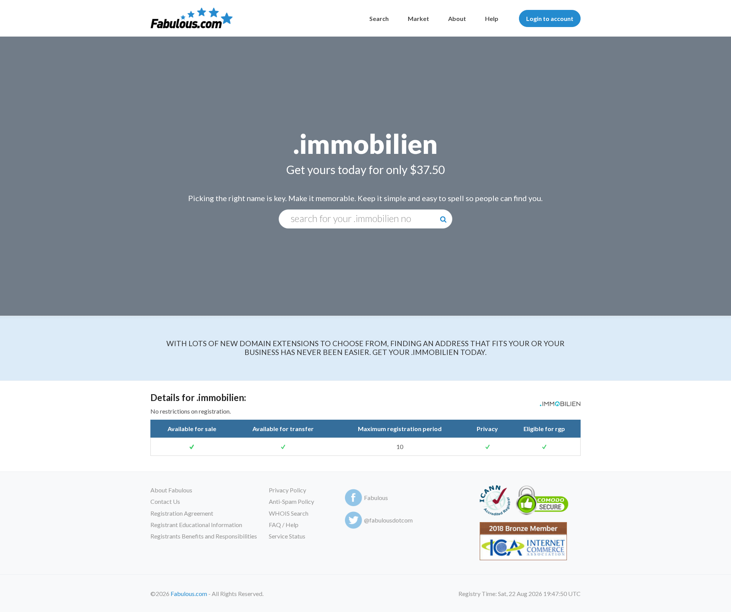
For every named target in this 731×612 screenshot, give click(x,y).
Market (418, 18)
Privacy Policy (287, 490)
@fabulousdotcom (388, 520)
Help (491, 18)
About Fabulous (171, 490)
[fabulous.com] (191, 18)
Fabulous (376, 497)
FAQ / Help (283, 524)
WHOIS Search (288, 513)
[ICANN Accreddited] (495, 501)
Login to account (549, 18)
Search (379, 18)
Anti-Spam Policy (291, 501)
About (457, 18)
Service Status (287, 536)
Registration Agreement (181, 513)
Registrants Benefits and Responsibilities (203, 536)
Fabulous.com (189, 593)
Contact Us (165, 501)
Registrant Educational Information (196, 524)
